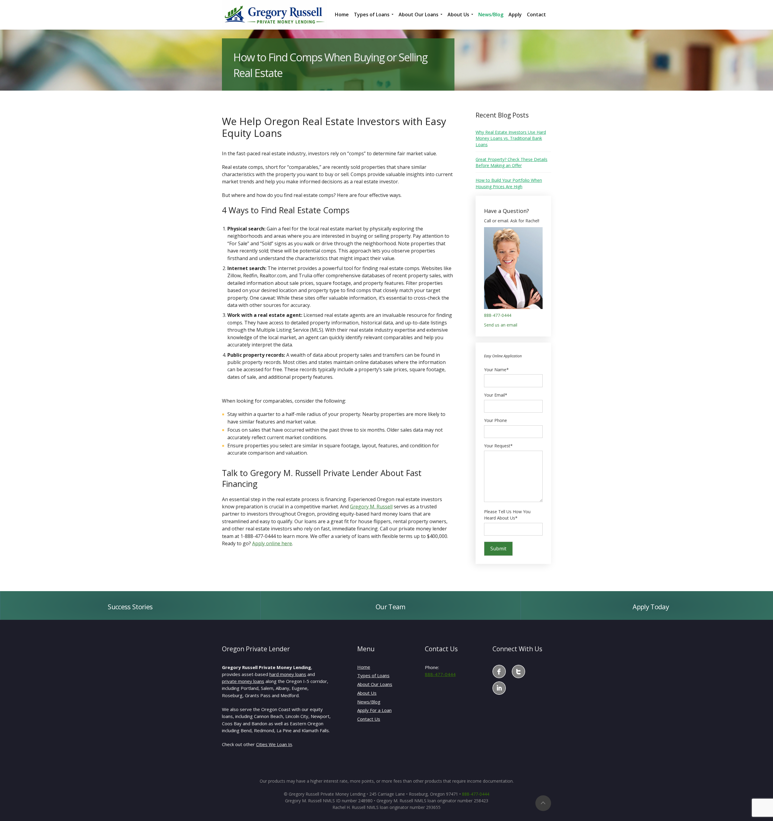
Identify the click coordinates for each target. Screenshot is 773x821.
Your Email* (495, 395)
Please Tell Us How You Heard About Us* (507, 515)
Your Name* (496, 369)
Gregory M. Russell (371, 506)
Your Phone (495, 420)
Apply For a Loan (374, 710)
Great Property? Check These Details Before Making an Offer (511, 162)
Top (543, 803)
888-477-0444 (497, 315)
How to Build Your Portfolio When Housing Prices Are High (509, 183)
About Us (367, 693)
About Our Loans (374, 684)
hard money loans (287, 674)
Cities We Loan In (274, 744)
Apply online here (272, 543)
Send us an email (500, 325)
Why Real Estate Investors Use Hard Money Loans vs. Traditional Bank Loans (511, 138)
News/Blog (368, 702)
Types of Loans (373, 675)
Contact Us (368, 719)
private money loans (243, 681)
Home (363, 667)
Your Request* (498, 446)
